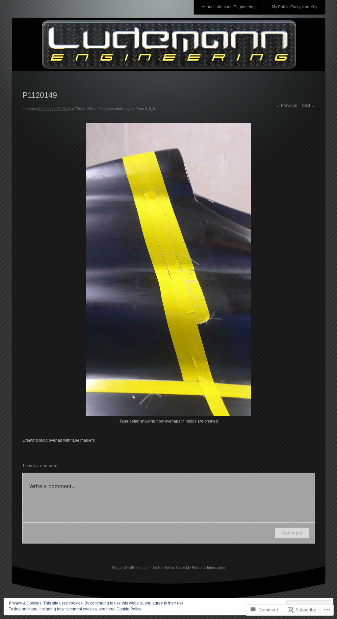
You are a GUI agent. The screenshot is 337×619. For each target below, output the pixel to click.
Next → (308, 105)
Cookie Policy (129, 609)
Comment (292, 533)
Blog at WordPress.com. (131, 568)
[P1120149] (168, 415)
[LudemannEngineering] (168, 45)
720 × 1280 (84, 109)
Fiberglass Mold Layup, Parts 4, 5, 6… (128, 109)
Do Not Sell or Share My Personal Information (188, 568)
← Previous (286, 105)
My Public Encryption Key (294, 7)
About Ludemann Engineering (229, 7)
